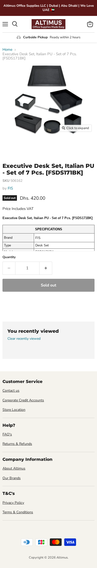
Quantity (9, 257)
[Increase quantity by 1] (46, 268)
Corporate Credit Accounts (23, 400)
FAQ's (7, 434)
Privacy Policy (13, 502)
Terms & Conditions (17, 512)
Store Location (13, 409)
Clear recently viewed (24, 339)
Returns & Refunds (17, 443)
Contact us (10, 390)
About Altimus (13, 468)
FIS (10, 188)
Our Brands (11, 478)
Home (7, 49)
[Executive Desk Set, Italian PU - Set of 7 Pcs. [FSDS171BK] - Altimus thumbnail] (11, 145)
